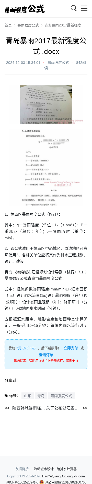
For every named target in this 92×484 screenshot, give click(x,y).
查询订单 (46, 355)
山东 (27, 396)
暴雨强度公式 (28, 25)
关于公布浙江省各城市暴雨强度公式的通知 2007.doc (66, 408)
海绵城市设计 (44, 469)
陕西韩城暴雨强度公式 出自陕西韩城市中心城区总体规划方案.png (29, 408)
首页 (8, 25)
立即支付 (71, 348)
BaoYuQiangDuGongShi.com (63, 476)
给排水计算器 (67, 469)
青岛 (40, 396)
